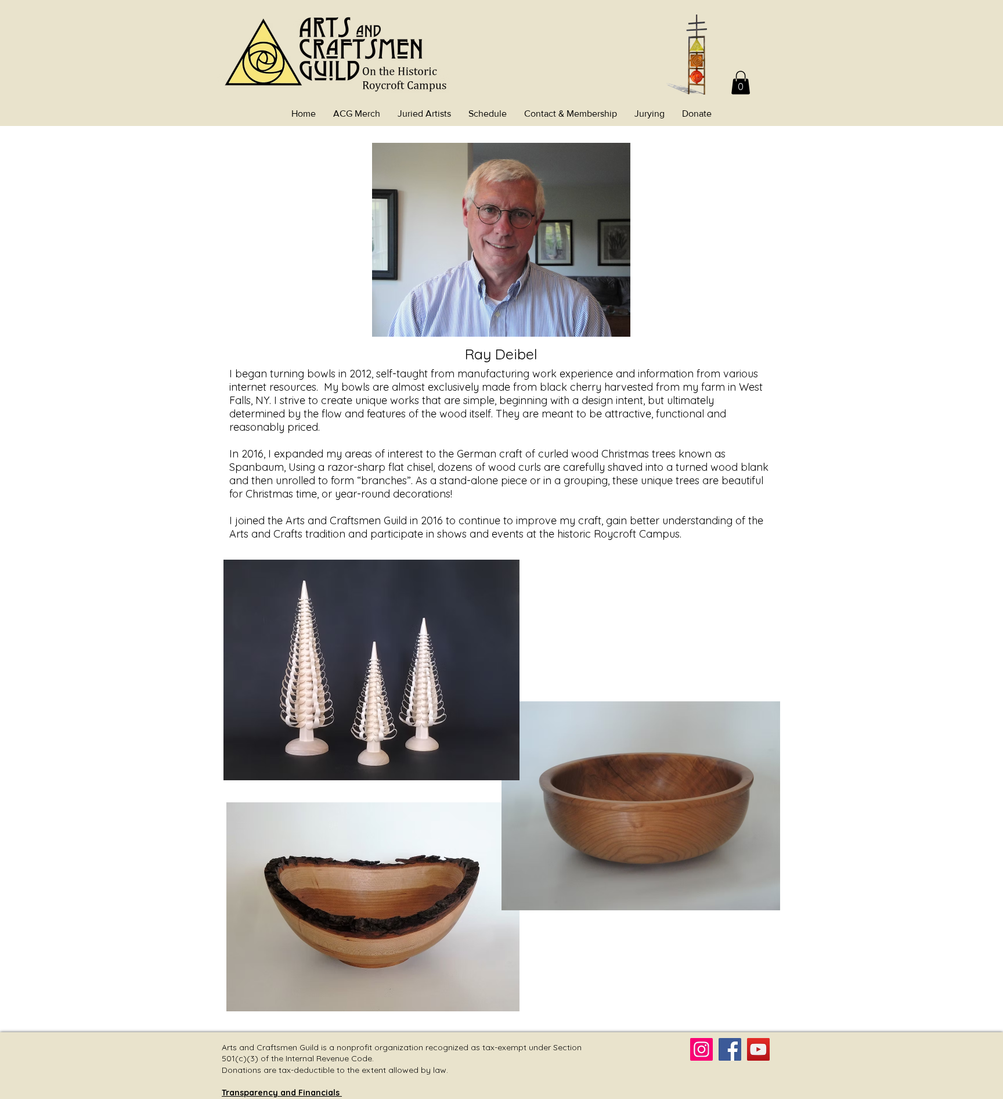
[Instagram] (701, 1049)
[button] (741, 83)
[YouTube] (758, 1049)
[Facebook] (730, 1049)
